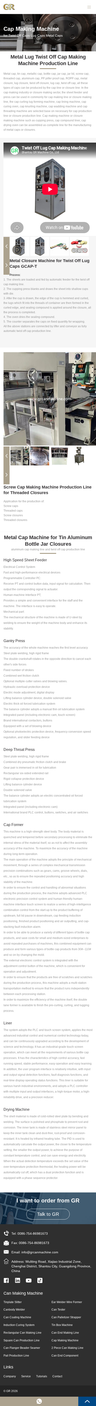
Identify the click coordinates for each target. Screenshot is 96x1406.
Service (26, 1376)
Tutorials (41, 1376)
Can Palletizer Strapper (66, 1317)
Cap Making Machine (65, 1340)
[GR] (11, 7)
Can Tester (58, 1309)
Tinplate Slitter (12, 1302)
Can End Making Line (65, 1332)
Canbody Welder (14, 1309)
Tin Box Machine (62, 1325)
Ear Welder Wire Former (66, 1302)
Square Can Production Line (21, 1340)
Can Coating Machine (17, 1317)
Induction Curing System (18, 1325)
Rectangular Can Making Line (22, 1332)
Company (9, 1376)
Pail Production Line (16, 1355)
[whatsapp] (39, 1401)
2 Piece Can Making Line (67, 1348)
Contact (57, 1376)
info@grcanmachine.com (39, 1252)
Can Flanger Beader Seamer (21, 1348)
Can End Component (64, 1355)
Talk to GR (48, 1214)
